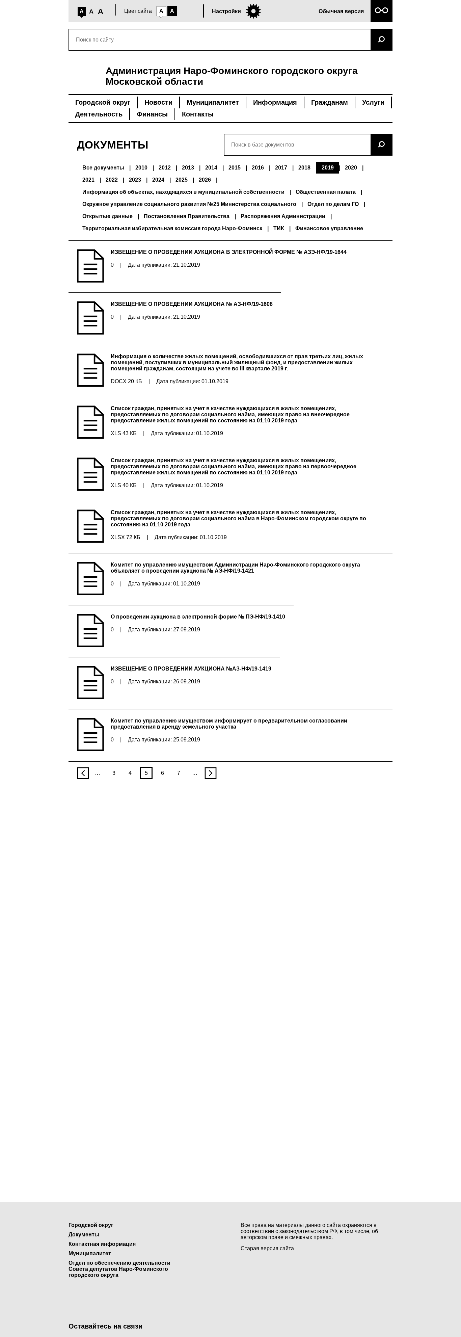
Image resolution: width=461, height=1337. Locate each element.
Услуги (373, 102)
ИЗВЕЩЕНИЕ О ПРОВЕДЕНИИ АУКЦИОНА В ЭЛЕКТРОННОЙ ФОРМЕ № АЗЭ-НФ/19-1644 (229, 252)
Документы (84, 1234)
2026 (205, 180)
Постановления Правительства (186, 216)
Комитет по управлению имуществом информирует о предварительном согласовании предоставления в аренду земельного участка (229, 724)
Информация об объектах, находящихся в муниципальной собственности (183, 192)
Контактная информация (102, 1244)
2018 (304, 168)
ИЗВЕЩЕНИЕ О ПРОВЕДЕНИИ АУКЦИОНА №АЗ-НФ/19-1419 (191, 669)
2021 (88, 180)
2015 (234, 168)
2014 (211, 168)
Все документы (103, 168)
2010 (141, 168)
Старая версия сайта (267, 1248)
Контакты (198, 114)
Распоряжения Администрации (283, 216)
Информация (275, 102)
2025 (181, 180)
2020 (351, 168)
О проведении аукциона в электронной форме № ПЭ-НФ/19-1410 (198, 617)
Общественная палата (326, 192)
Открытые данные (107, 216)
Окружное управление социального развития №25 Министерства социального (189, 204)
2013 (188, 168)
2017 (281, 168)
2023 (135, 180)
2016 (258, 168)
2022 (112, 180)
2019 (328, 168)
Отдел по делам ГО (333, 204)
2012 (165, 168)
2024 (158, 180)
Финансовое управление (329, 228)
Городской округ (102, 102)
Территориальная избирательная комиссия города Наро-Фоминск (172, 228)
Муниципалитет (213, 102)
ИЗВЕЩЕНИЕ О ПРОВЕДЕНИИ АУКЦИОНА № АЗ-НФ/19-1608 (192, 304)
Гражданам (329, 102)
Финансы (152, 114)
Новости (158, 102)
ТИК (278, 228)
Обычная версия (341, 11)
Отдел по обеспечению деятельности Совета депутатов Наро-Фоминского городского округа (119, 1269)
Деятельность (99, 114)
